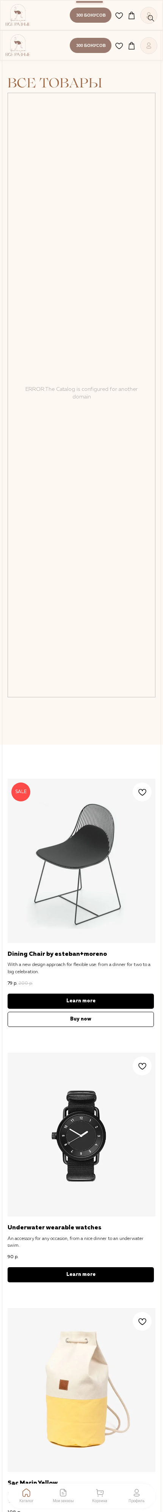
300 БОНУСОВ (91, 15)
